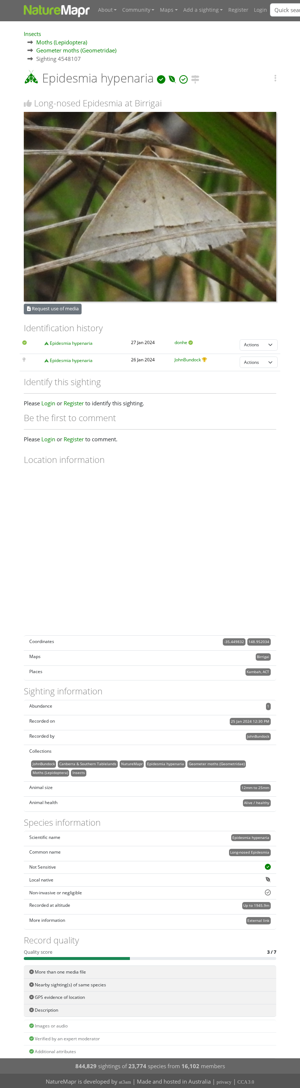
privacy (224, 1082)
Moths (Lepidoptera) (61, 42)
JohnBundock (188, 360)
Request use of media (55, 308)
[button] (275, 78)
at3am (125, 1082)
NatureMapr (132, 763)
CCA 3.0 (245, 1082)
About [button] (105, 10)
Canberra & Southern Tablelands (87, 763)
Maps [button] (166, 10)
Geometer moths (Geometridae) (76, 50)
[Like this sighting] (28, 103)
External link (258, 920)
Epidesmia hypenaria (71, 343)
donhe (181, 342)
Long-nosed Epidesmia (249, 852)
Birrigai (263, 656)
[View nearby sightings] (195, 78)
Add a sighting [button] (201, 10)
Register (238, 10)
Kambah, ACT (258, 671)
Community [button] (136, 10)
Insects (32, 33)
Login (260, 10)
